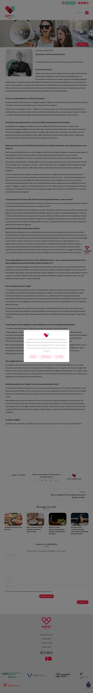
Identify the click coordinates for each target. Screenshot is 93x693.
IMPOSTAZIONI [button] (45, 357)
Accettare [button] (59, 357)
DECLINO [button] (33, 357)
